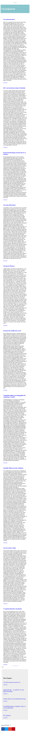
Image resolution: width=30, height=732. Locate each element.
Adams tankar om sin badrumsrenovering (14, 699)
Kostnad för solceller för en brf (12, 330)
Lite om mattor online (9, 548)
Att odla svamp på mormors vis (11, 682)
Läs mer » (5, 82)
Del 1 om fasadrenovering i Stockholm (14, 88)
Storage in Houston (8, 266)
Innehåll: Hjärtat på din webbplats (13, 468)
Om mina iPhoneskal (9, 205)
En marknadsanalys (9, 19)
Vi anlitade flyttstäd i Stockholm (12, 609)
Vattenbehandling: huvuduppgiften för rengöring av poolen (14, 396)
